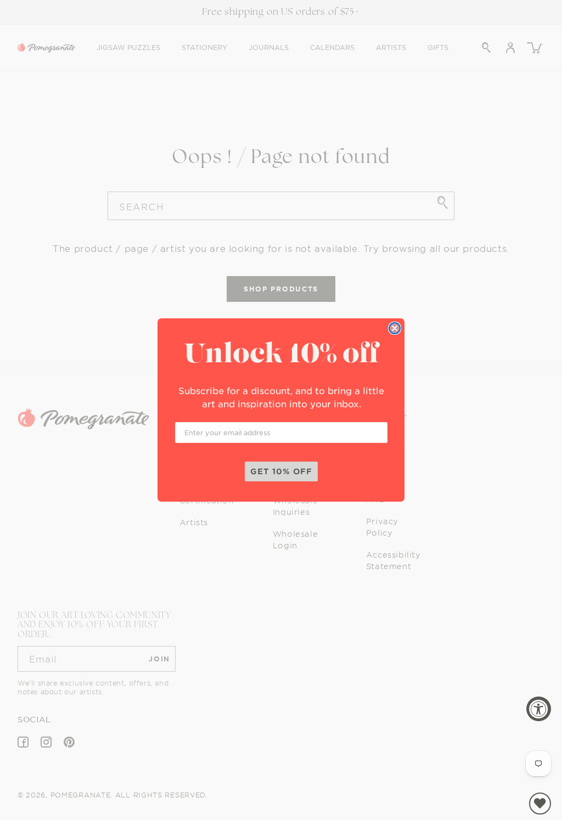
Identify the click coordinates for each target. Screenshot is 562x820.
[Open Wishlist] (540, 804)
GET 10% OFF (281, 471)
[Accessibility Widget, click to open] (538, 709)
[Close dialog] (394, 328)
